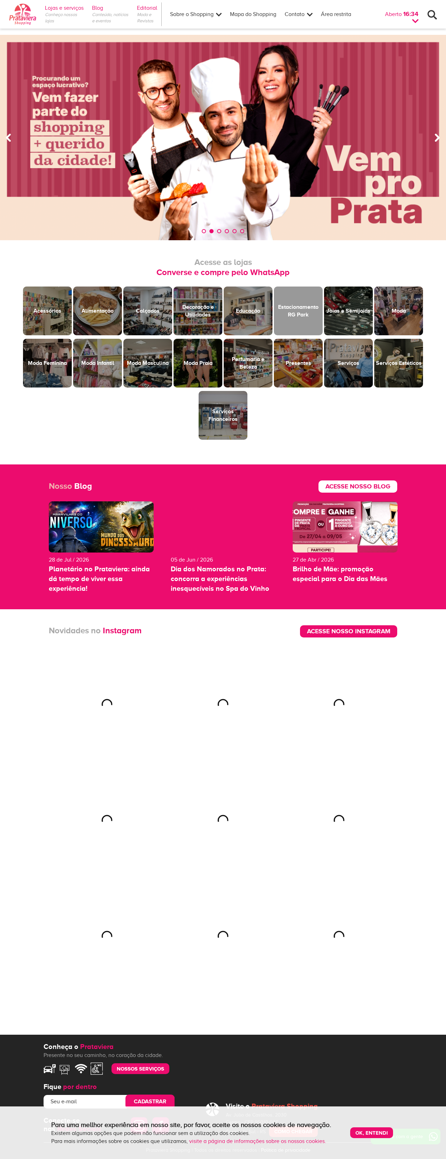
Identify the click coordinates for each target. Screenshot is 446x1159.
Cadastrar (150, 1101)
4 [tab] (227, 231)
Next (437, 137)
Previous (8, 137)
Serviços (348, 363)
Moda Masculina (148, 363)
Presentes (298, 363)
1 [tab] (204, 231)
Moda (399, 311)
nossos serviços (140, 1069)
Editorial (149, 8)
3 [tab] (219, 231)
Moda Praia (198, 363)
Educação (248, 311)
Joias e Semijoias (348, 311)
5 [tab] (234, 231)
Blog (97, 8)
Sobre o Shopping (192, 14)
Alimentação (98, 311)
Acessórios (47, 311)
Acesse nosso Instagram (348, 631)
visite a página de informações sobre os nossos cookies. (257, 1141)
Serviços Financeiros (223, 415)
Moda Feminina (47, 363)
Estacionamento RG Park (298, 311)
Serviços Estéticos (399, 363)
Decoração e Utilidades (198, 311)
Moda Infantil (97, 363)
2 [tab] (211, 231)
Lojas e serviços (64, 8)
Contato (295, 14)
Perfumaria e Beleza (248, 363)
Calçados (148, 311)
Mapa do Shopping (253, 14)
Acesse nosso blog (357, 486)
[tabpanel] (223, 137)
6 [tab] (242, 231)
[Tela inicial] (23, 14)
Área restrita (336, 14)
